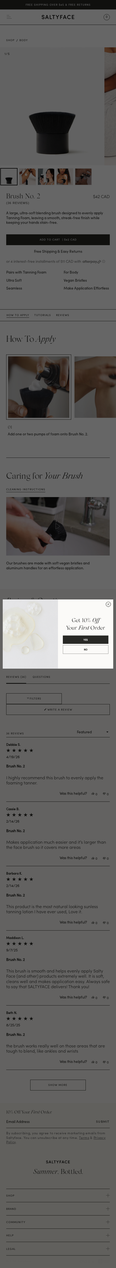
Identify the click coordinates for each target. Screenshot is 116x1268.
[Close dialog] (108, 604)
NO (85, 649)
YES (85, 640)
